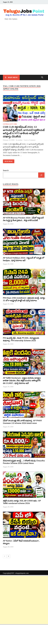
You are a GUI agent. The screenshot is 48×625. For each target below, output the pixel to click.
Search (6, 170)
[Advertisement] (24, 46)
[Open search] (42, 77)
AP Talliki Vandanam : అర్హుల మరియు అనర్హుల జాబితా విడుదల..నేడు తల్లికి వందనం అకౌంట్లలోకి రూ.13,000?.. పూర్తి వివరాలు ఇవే (22, 380)
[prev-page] (4, 556)
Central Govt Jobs (10, 124)
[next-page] (8, 556)
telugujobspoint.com (22, 573)
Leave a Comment (29, 140)
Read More (8, 160)
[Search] (41, 175)
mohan (20, 140)
